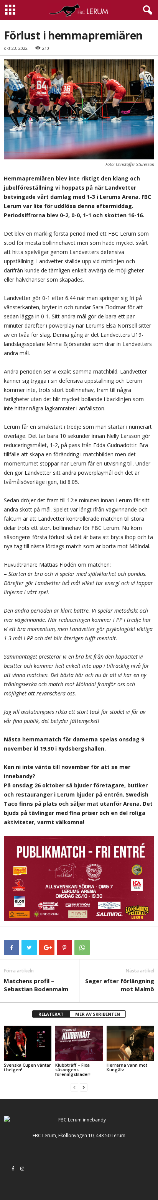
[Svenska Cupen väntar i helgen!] (27, 1043)
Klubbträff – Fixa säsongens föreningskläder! (73, 1069)
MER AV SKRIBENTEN (97, 1014)
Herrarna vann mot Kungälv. (127, 1067)
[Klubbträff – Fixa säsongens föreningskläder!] (79, 1043)
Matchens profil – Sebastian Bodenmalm (36, 985)
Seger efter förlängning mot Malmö (119, 985)
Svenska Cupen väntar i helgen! (27, 1067)
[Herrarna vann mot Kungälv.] (130, 1043)
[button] (146, 10)
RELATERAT (51, 1014)
